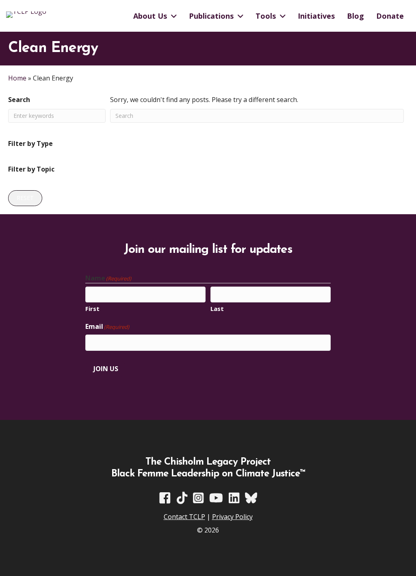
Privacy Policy (232, 516)
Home (17, 78)
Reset (25, 198)
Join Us (105, 368)
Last (217, 308)
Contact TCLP (184, 516)
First (92, 308)
